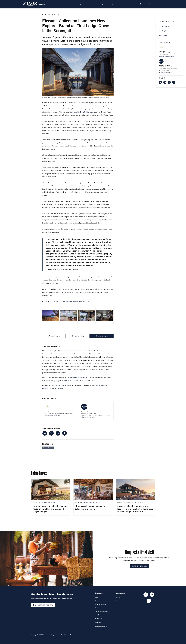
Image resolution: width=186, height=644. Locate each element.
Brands (71, 4)
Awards (91, 4)
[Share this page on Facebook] (64, 433)
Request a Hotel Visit (101, 611)
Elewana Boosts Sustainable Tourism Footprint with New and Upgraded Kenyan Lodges (50, 509)
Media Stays (110, 4)
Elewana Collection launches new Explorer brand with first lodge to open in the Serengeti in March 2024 (135, 509)
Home (96, 597)
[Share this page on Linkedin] (58, 433)
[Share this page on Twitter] (51, 433)
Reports (81, 4)
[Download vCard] (74, 404)
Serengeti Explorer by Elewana (81, 112)
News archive (99, 601)
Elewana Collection (48, 448)
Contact (133, 4)
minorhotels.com (156, 4)
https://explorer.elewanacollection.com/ (75, 301)
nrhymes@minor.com (87, 417)
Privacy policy (68, 635)
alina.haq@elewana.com (52, 415)
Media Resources (122, 4)
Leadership (100, 4)
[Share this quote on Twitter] (118, 252)
